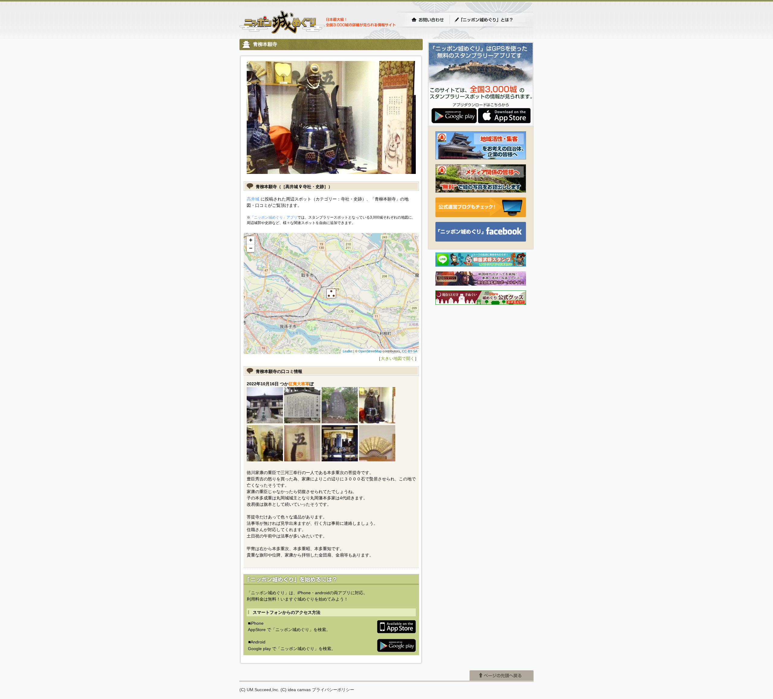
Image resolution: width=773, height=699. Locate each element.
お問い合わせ (427, 19)
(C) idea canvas (296, 689)
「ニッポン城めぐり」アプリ (273, 217)
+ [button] (250, 240)
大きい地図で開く (398, 358)
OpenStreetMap (370, 351)
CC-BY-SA (409, 351)
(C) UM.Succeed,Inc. (259, 689)
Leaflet (347, 351)
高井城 (253, 199)
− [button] (250, 248)
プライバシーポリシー (333, 689)
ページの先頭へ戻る (502, 675)
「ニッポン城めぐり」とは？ (489, 19)
